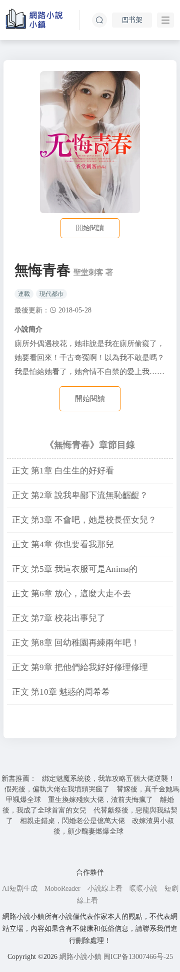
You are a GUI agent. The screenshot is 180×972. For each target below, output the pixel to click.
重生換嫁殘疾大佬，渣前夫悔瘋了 (100, 799)
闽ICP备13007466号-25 (138, 956)
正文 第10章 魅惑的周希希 (61, 692)
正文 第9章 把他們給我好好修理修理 (80, 667)
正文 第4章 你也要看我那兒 (63, 544)
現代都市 (52, 293)
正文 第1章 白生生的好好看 (63, 470)
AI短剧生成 (20, 888)
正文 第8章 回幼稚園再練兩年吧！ (76, 642)
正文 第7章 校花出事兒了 (59, 618)
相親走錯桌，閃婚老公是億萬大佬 (72, 821)
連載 (24, 293)
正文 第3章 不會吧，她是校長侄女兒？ (84, 520)
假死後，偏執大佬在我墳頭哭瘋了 (57, 789)
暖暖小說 (144, 888)
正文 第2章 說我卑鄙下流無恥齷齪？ (80, 495)
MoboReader (62, 888)
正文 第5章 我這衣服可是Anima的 (75, 569)
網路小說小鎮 (81, 956)
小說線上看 (105, 888)
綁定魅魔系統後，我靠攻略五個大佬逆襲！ (108, 778)
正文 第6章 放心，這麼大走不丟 (71, 593)
